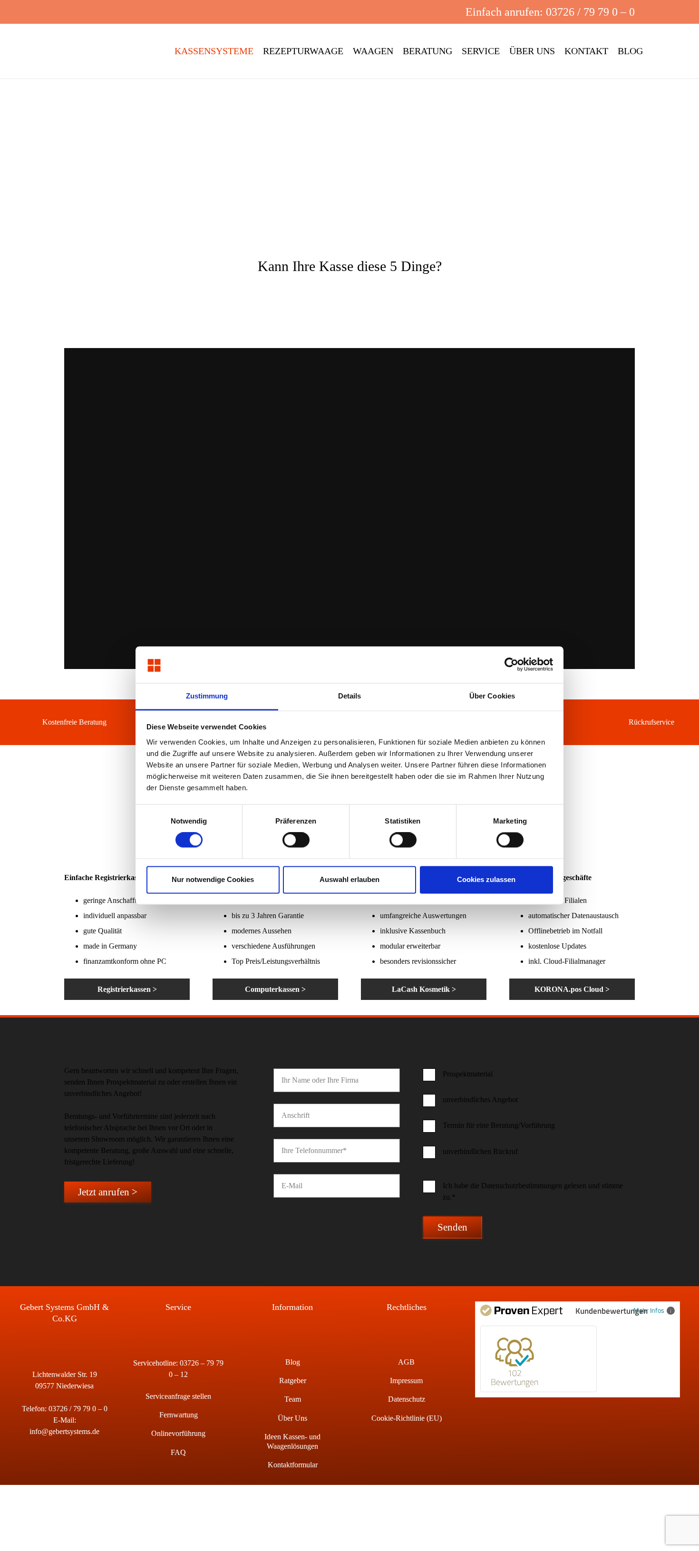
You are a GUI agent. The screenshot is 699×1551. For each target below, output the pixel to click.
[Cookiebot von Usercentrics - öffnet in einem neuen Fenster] (511, 665)
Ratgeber (292, 1381)
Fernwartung (178, 1415)
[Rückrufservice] (615, 722)
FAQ (178, 1452)
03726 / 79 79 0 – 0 (78, 1409)
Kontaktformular (293, 1465)
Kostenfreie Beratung (74, 722)
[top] (94, 51)
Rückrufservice (651, 722)
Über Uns (292, 1418)
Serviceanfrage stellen (178, 1396)
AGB (406, 1362)
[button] (400, 12)
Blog (292, 1362)
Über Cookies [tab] (492, 696)
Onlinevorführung (178, 1433)
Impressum (406, 1381)
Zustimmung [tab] (207, 696)
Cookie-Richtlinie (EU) (406, 1418)
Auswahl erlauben (349, 879)
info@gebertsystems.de (64, 1431)
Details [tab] (349, 696)
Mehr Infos (648, 1310)
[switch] (296, 840)
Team (292, 1399)
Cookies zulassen (486, 879)
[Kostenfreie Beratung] (28, 722)
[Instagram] (431, 12)
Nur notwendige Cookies (213, 879)
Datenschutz (406, 1399)
